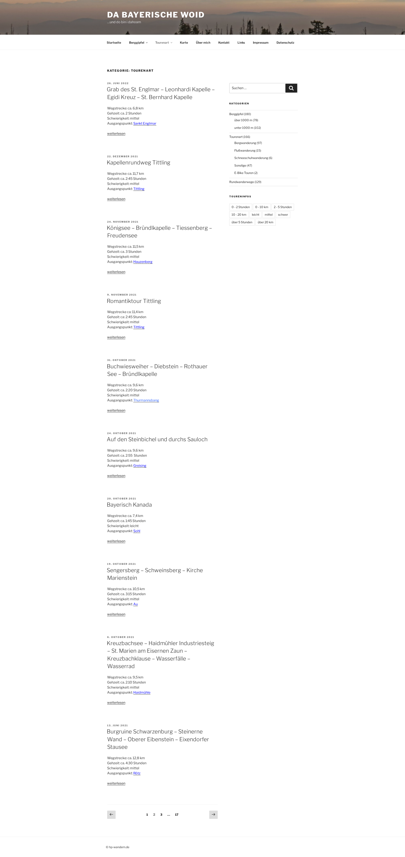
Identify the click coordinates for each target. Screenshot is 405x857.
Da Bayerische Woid (156, 14)
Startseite (114, 42)
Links (241, 42)
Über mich (203, 42)
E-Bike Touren (244, 173)
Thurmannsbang (146, 400)
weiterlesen (116, 134)
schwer (283, 214)
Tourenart (162, 42)
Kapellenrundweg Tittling (138, 162)
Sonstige (240, 165)
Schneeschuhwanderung (251, 158)
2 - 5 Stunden (283, 207)
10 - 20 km (239, 214)
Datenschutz (285, 42)
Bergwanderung (245, 143)
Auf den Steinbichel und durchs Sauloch (157, 439)
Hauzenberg (143, 262)
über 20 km (265, 222)
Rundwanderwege (241, 182)
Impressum (261, 42)
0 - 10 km (261, 207)
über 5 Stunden (242, 222)
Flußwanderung (244, 150)
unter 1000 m (243, 127)
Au (135, 604)
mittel (269, 214)
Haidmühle (141, 692)
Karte (184, 42)
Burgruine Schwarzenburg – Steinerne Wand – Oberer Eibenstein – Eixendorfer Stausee (158, 739)
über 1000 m (243, 120)
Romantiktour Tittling (134, 301)
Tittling (138, 327)
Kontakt (224, 42)
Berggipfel (136, 42)
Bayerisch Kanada (129, 504)
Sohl (136, 531)
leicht (255, 214)
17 (178, 814)
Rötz (136, 773)
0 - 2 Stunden (241, 207)
